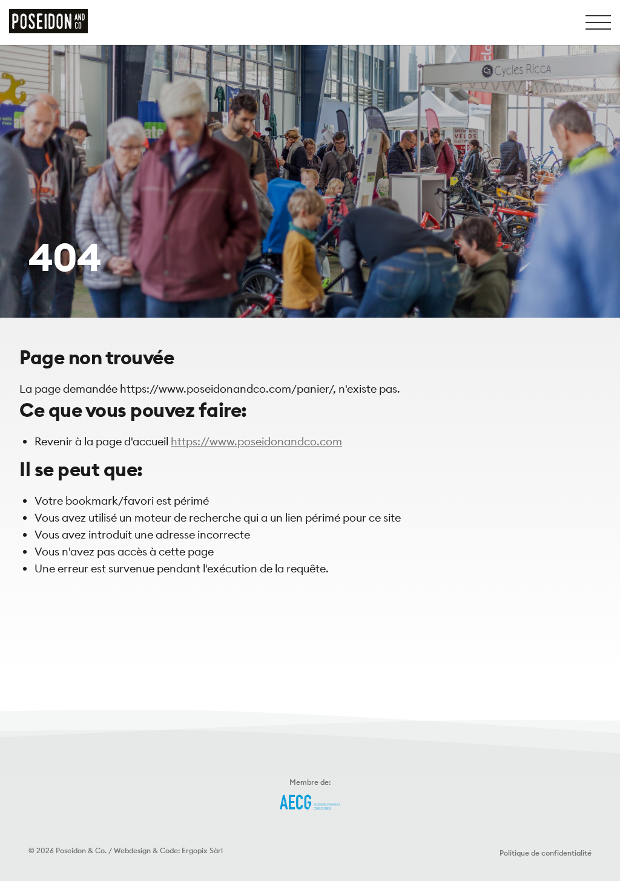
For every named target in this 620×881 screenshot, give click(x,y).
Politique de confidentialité (546, 852)
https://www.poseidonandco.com (256, 441)
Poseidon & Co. (81, 850)
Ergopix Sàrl (202, 850)
